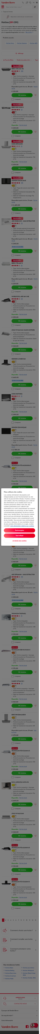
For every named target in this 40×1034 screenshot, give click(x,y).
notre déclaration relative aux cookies (22, 526)
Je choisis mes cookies (19, 541)
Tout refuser (19, 536)
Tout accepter (19, 530)
